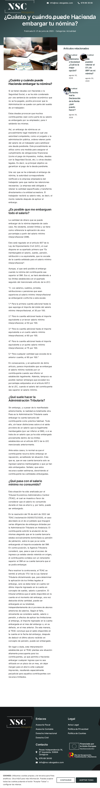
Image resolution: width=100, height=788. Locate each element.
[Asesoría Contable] (83, 54)
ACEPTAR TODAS (86, 780)
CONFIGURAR (65, 780)
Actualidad (71, 31)
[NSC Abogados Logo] (19, 717)
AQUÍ (18, 778)
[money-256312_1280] (67, 54)
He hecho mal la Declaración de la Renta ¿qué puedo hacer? (74, 101)
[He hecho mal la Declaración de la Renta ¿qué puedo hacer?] (67, 88)
